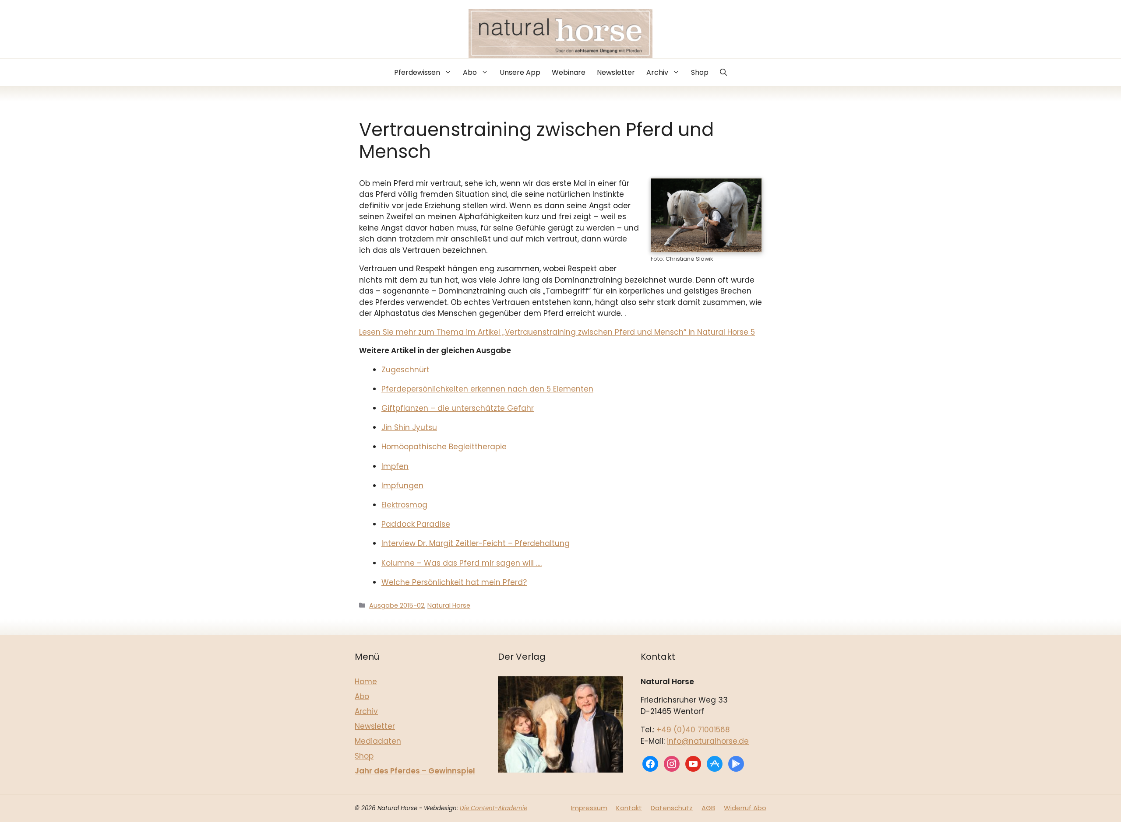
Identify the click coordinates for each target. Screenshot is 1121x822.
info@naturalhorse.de (708, 741)
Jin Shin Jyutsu (409, 427)
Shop (700, 72)
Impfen (395, 466)
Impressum (589, 807)
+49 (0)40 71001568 (693, 729)
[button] (723, 72)
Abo (470, 72)
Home (366, 681)
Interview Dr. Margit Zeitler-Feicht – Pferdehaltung (475, 543)
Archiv (657, 72)
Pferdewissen (417, 72)
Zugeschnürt (405, 369)
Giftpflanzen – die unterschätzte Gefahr (457, 408)
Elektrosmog (404, 505)
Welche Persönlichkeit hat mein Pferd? (454, 582)
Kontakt (629, 807)
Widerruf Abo (745, 807)
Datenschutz (672, 807)
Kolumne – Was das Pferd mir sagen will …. (461, 563)
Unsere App (520, 72)
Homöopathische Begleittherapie (444, 446)
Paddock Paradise (415, 524)
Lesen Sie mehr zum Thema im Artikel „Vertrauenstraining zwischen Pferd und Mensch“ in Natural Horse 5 (557, 332)
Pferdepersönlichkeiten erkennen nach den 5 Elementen (487, 389)
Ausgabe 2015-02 (396, 605)
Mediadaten (378, 741)
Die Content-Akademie (493, 808)
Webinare (568, 72)
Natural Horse (448, 605)
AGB (708, 807)
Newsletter (616, 72)
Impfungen (402, 485)
